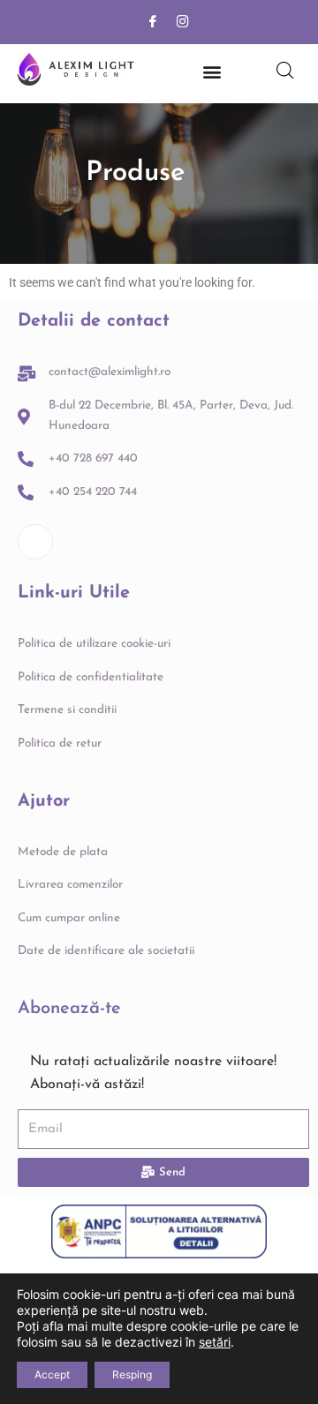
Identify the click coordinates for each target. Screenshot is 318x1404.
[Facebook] (153, 22)
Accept (52, 1374)
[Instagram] (183, 22)
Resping (132, 1374)
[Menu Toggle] (212, 71)
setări (215, 1341)
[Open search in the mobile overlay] (285, 70)
